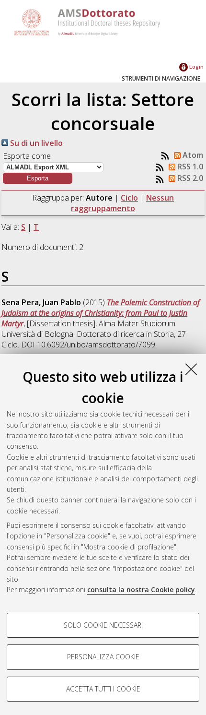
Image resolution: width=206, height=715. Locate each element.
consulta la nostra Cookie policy (141, 589)
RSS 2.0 (189, 178)
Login (196, 66)
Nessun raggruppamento (122, 203)
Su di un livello (35, 143)
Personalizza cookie (103, 656)
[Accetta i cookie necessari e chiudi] (191, 369)
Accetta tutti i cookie (103, 688)
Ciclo (129, 197)
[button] (37, 178)
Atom (192, 155)
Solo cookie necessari (103, 625)
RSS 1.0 (189, 166)
